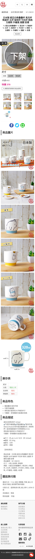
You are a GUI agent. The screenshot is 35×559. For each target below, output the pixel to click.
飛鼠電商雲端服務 (17, 555)
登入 (10, 528)
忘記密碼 (4, 530)
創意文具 (21, 518)
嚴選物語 (5, 12)
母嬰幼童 (21, 514)
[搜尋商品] (22, 5)
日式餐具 (21, 511)
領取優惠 (30, 546)
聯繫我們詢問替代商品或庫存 (13, 88)
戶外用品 (21, 516)
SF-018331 (30, 12)
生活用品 (21, 509)
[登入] (17, 5)
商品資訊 (17, 34)
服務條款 (4, 532)
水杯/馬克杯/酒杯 (17, 12)
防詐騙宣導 (5, 541)
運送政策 (4, 539)
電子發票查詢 (6, 544)
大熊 (4, 76)
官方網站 (4, 509)
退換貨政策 (5, 537)
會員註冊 (4, 528)
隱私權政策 (5, 534)
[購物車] (27, 5)
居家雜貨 (21, 507)
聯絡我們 (4, 507)
